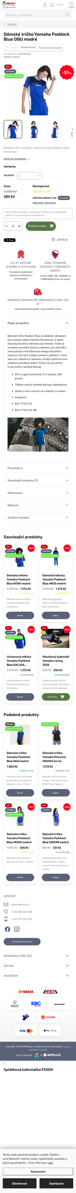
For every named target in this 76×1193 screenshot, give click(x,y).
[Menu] (71, 4)
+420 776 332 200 (21, 918)
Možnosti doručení (44, 203)
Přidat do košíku (37, 225)
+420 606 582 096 (21, 911)
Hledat (67, 14)
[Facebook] (7, 928)
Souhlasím (56, 1183)
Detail (20, 615)
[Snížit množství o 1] (6, 226)
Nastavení (38, 1171)
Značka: (12, 57)
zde (50, 1162)
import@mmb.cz (20, 904)
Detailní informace (15, 159)
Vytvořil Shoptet (23, 1055)
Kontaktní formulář (22, 941)
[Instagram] (16, 928)
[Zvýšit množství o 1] (19, 226)
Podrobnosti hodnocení (50, 47)
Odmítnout (19, 1183)
